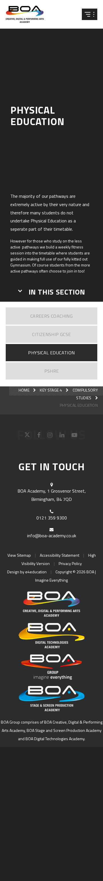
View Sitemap (19, 555)
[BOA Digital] (51, 635)
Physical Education (51, 352)
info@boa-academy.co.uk (51, 535)
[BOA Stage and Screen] (51, 698)
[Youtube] (75, 436)
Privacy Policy (70, 563)
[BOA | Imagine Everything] (29, 14)
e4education (36, 572)
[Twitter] (27, 436)
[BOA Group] (51, 667)
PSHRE (51, 371)
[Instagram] (51, 436)
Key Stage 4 (51, 390)
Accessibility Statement (59, 555)
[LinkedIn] (63, 436)
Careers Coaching (51, 316)
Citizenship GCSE (51, 334)
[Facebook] (39, 436)
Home (24, 390)
